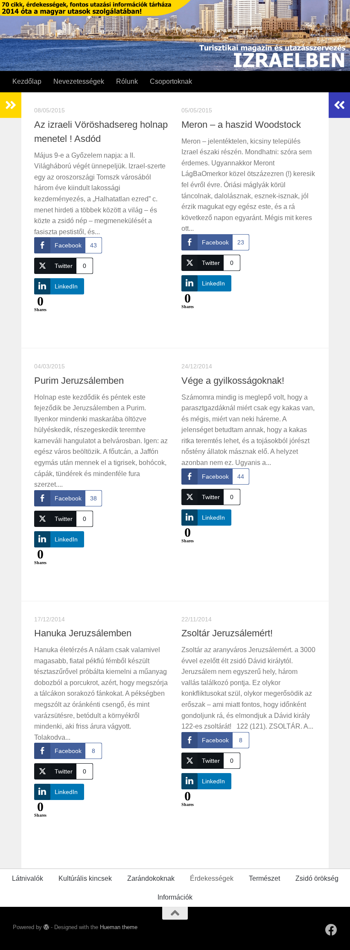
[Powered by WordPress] (46, 927)
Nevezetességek (78, 81)
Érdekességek (211, 878)
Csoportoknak (171, 81)
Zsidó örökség (316, 878)
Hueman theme (118, 927)
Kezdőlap (26, 81)
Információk (175, 897)
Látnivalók (27, 878)
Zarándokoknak (151, 878)
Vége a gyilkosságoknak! (232, 380)
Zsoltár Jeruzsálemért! (227, 633)
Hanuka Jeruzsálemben (82, 633)
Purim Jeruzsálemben (79, 380)
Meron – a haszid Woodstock (241, 124)
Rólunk (127, 81)
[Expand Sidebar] (10, 105)
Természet (264, 878)
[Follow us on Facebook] (331, 930)
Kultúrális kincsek (85, 878)
